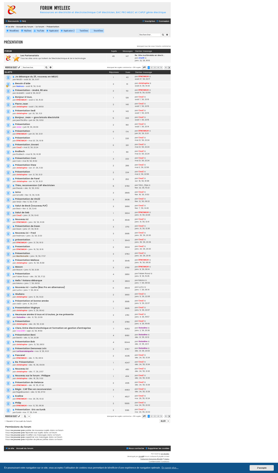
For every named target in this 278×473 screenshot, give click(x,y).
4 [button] (158, 67)
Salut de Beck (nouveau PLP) (31, 205)
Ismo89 (19, 195)
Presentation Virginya (27, 307)
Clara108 (20, 331)
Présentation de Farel (27, 178)
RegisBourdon (22, 392)
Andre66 (20, 93)
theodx (19, 188)
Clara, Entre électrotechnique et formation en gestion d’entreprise (53, 328)
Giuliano (19, 294)
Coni (18, 161)
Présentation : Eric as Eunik (30, 409)
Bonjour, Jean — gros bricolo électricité (37, 117)
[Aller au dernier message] (150, 76)
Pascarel (20, 355)
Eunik (18, 412)
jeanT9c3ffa (21, 120)
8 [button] (166, 67)
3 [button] (154, 67)
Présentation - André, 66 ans (31, 90)
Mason (19, 266)
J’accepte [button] (262, 468)
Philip (18, 402)
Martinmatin (22, 256)
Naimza (20, 86)
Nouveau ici (21, 219)
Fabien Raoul (22, 276)
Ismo (18, 192)
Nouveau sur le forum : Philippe (32, 375)
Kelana (19, 283)
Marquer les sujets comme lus (119, 67)
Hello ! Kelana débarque (28, 280)
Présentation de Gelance (29, 382)
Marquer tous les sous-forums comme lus (154, 46)
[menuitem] (22, 21)
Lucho (19, 290)
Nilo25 (19, 79)
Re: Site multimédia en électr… (149, 55)
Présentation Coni (25, 158)
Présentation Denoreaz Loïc (30, 348)
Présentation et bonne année (32, 300)
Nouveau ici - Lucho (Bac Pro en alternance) (40, 287)
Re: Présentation (24, 362)
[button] (144, 67)
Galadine (20, 317)
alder (18, 127)
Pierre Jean (21, 103)
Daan (18, 229)
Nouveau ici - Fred (25, 232)
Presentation (22, 246)
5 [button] (161, 67)
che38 (141, 58)
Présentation (13, 42)
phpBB (141, 456)
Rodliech (20, 151)
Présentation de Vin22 (27, 198)
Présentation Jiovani (27, 144)
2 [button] (151, 67)
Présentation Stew (25, 164)
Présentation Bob (25, 341)
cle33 (18, 303)
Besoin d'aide (22, 83)
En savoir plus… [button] (170, 467)
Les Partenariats (29, 55)
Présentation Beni (25, 334)
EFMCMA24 (143, 76)
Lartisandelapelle (24, 351)
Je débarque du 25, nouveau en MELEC (36, 76)
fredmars (20, 235)
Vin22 (18, 202)
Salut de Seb (22, 212)
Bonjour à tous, (23, 97)
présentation (22, 239)
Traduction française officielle (151, 459)
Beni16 (19, 337)
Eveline (19, 396)
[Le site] (21, 10)
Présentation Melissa (27, 260)
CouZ (141, 97)
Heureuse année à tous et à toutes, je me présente (44, 314)
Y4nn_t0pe (143, 185)
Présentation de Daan (27, 226)
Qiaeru (166, 459)
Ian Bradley (165, 454)
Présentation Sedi (25, 110)
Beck (18, 208)
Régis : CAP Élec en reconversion (33, 389)
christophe (143, 83)
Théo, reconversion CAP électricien (35, 185)
